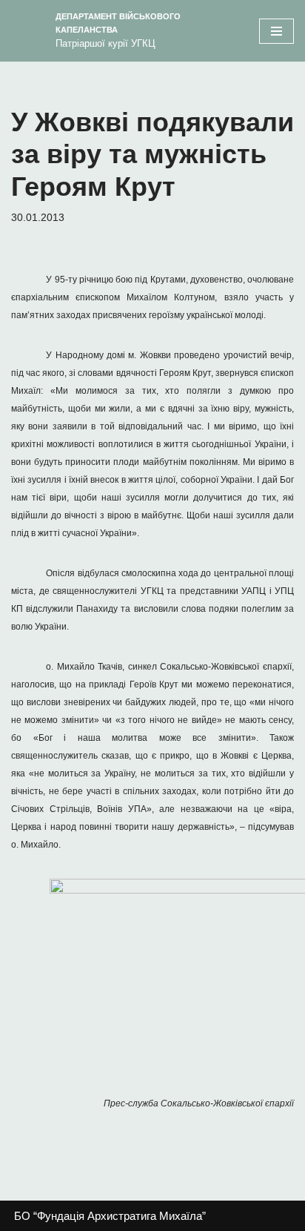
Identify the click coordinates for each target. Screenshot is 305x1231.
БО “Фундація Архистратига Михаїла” (110, 1215)
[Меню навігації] (276, 31)
